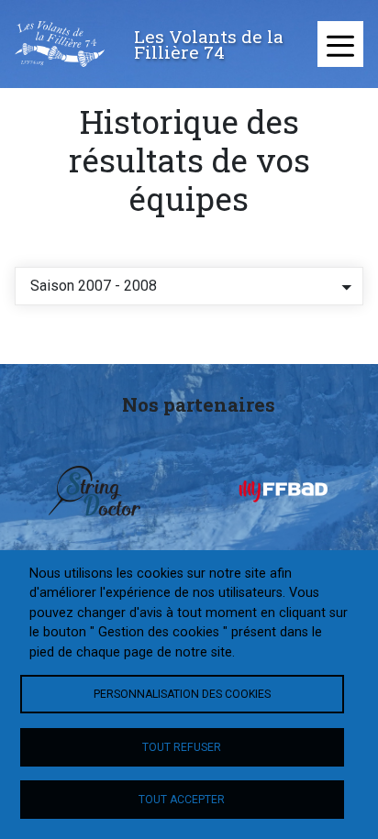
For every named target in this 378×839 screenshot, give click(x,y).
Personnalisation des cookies (182, 694)
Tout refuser (181, 747)
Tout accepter (182, 799)
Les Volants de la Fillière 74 (209, 44)
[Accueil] (60, 44)
